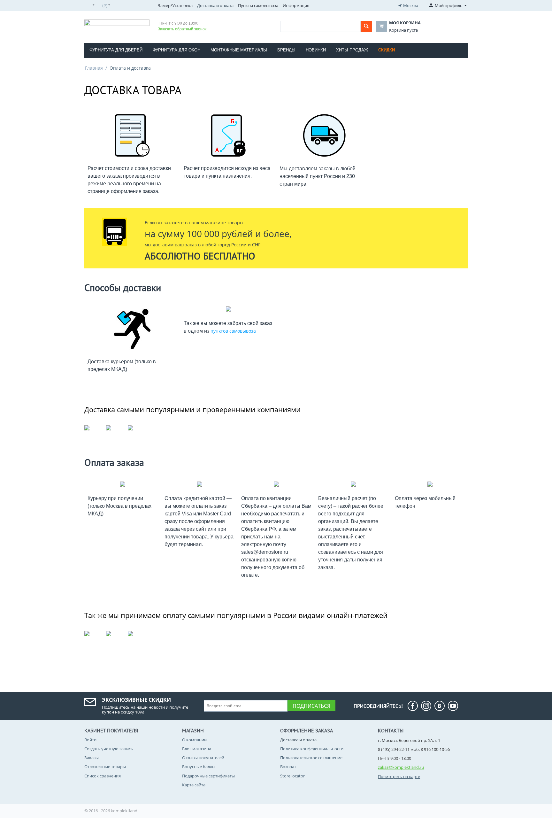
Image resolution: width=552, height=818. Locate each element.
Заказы (91, 757)
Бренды (286, 50)
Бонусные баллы (198, 766)
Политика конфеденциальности (311, 749)
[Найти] (366, 26)
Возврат (288, 766)
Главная (94, 68)
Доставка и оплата (215, 5)
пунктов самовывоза (233, 331)
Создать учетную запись (108, 749)
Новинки (316, 50)
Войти (90, 740)
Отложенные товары (105, 766)
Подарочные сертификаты (208, 776)
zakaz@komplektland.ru (401, 767)
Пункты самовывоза (258, 5)
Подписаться (311, 705)
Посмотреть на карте (399, 776)
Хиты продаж (352, 50)
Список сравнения (102, 776)
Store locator (292, 776)
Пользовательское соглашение (311, 757)
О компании (194, 740)
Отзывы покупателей (203, 757)
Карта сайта (193, 785)
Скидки (386, 50)
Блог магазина (196, 749)
